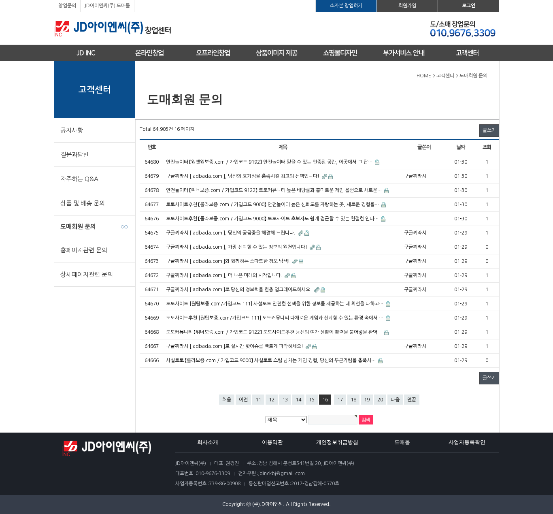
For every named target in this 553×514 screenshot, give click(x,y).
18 (353, 399)
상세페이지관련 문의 (86, 274)
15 (312, 399)
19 (367, 399)
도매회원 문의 (78, 227)
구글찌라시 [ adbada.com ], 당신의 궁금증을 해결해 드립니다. (231, 232)
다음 (395, 399)
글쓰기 (489, 130)
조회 (487, 147)
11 (258, 399)
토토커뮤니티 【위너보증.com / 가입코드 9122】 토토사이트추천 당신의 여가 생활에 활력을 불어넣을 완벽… (274, 332)
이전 (243, 399)
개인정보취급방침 (337, 442)
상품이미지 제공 (276, 53)
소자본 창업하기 (346, 5)
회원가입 (407, 5)
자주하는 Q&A (79, 179)
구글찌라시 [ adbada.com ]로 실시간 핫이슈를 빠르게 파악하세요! (235, 346)
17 (340, 399)
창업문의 (67, 5)
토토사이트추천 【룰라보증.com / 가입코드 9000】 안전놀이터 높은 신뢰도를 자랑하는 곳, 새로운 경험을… (273, 204)
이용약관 (272, 442)
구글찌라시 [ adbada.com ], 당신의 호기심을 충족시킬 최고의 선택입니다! (243, 176)
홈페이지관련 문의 (83, 250)
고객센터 (467, 53)
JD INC (86, 53)
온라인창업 (149, 53)
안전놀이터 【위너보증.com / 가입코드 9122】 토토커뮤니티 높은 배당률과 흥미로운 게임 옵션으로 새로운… (274, 190)
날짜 (460, 147)
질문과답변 (74, 154)
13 (285, 399)
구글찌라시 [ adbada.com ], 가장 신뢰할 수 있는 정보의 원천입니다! (237, 247)
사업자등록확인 (467, 442)
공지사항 (71, 130)
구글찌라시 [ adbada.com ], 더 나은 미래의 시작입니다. (224, 275)
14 (298, 399)
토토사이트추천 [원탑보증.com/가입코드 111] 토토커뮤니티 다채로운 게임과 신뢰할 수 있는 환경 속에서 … (275, 318)
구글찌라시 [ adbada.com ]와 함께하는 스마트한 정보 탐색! (228, 261)
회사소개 (207, 442)
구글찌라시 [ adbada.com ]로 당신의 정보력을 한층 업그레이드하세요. (239, 289)
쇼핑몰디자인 (340, 53)
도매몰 (402, 442)
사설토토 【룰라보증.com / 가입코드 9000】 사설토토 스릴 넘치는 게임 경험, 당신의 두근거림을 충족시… (271, 360)
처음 (226, 399)
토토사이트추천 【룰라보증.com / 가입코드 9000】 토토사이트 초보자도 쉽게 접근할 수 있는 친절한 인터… (273, 218)
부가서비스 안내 (403, 53)
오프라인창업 (213, 53)
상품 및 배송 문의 (82, 203)
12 (271, 399)
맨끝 (411, 399)
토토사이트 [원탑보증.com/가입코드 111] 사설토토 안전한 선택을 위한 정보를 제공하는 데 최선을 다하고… (275, 303)
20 (380, 399)
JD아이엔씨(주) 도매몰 (107, 5)
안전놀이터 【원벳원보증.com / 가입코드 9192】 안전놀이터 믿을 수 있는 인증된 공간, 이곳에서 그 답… (270, 162)
